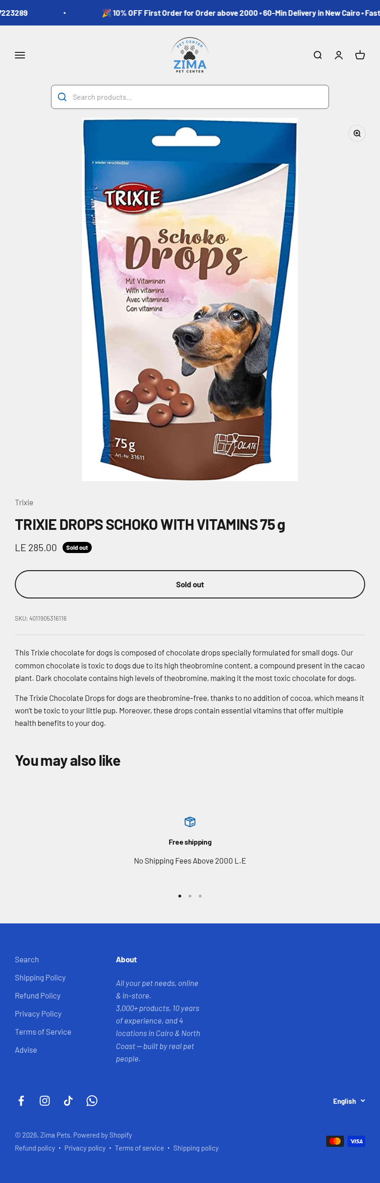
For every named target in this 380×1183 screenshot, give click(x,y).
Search (27, 959)
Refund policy (35, 1148)
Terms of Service (43, 1031)
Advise (26, 1049)
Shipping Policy (40, 977)
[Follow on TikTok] (68, 1100)
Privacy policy (85, 1148)
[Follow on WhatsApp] (92, 1100)
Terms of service (139, 1148)
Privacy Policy (38, 1013)
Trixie (24, 502)
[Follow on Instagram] (44, 1100)
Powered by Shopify (102, 1135)
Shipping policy (196, 1148)
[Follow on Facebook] (21, 1100)
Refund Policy (38, 995)
